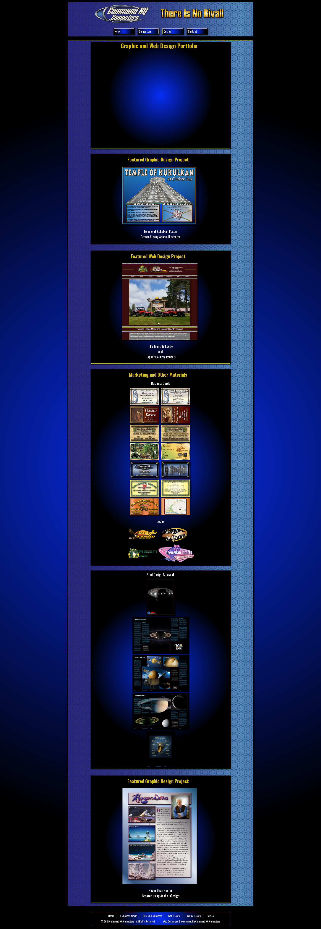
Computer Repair (128, 916)
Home (117, 31)
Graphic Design (193, 916)
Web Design (174, 916)
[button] (148, 31)
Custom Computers (152, 916)
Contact (192, 31)
